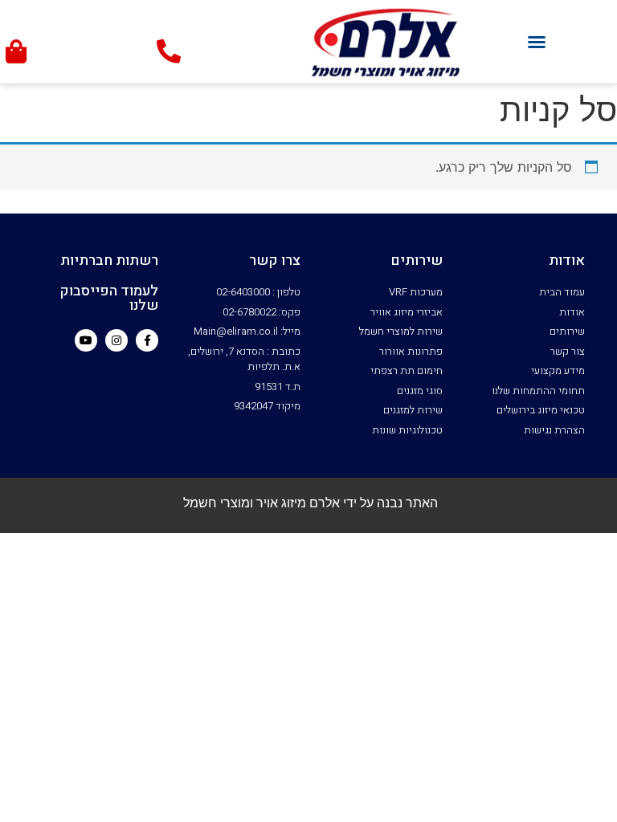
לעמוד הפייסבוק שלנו (108, 298)
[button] (536, 41)
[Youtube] (86, 340)
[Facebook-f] (147, 340)
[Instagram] (116, 340)
